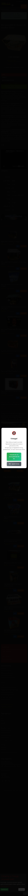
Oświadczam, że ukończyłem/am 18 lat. (14, 456)
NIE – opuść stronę (14, 464)
